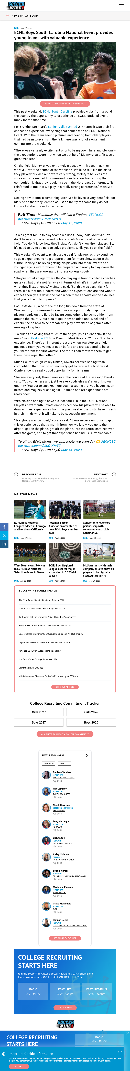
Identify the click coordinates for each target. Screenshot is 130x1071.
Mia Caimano (60, 788)
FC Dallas (57, 827)
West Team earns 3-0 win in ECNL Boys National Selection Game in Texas (29, 569)
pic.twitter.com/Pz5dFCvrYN (39, 219)
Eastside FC (39, 338)
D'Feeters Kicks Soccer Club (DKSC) (70, 925)
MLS (85, 581)
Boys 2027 (39, 722)
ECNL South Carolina (57, 111)
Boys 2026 (91, 722)
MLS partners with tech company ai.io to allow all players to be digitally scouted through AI (98, 570)
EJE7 (55, 909)
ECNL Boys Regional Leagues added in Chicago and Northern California (30, 526)
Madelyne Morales (63, 887)
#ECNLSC (95, 215)
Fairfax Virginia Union (63, 860)
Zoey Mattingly (61, 821)
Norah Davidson (61, 805)
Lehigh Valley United (62, 126)
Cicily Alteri (59, 837)
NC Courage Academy (63, 843)
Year (62, 763)
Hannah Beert (60, 920)
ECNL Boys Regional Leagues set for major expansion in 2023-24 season (62, 570)
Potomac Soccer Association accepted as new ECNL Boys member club (63, 528)
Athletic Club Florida (63, 778)
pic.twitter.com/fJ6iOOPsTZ (39, 446)
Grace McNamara (62, 903)
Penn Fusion (59, 811)
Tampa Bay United (61, 794)
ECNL (16, 28)
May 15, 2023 (71, 223)
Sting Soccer (59, 893)
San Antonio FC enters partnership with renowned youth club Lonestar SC (96, 528)
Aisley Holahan (61, 854)
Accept (19, 1066)
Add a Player (65, 1008)
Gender (47, 763)
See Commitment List (65, 938)
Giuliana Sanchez (62, 772)
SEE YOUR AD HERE (65, 687)
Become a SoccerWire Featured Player (65, 104)
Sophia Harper (60, 870)
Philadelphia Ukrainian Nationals (69, 876)
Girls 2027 (39, 712)
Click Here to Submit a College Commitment (65, 734)
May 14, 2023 (71, 450)
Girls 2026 (91, 712)
